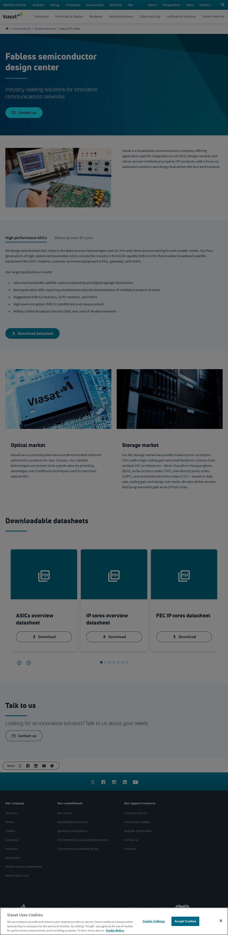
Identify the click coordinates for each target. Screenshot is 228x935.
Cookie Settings (154, 921)
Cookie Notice (115, 930)
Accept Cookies (185, 921)
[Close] (221, 921)
